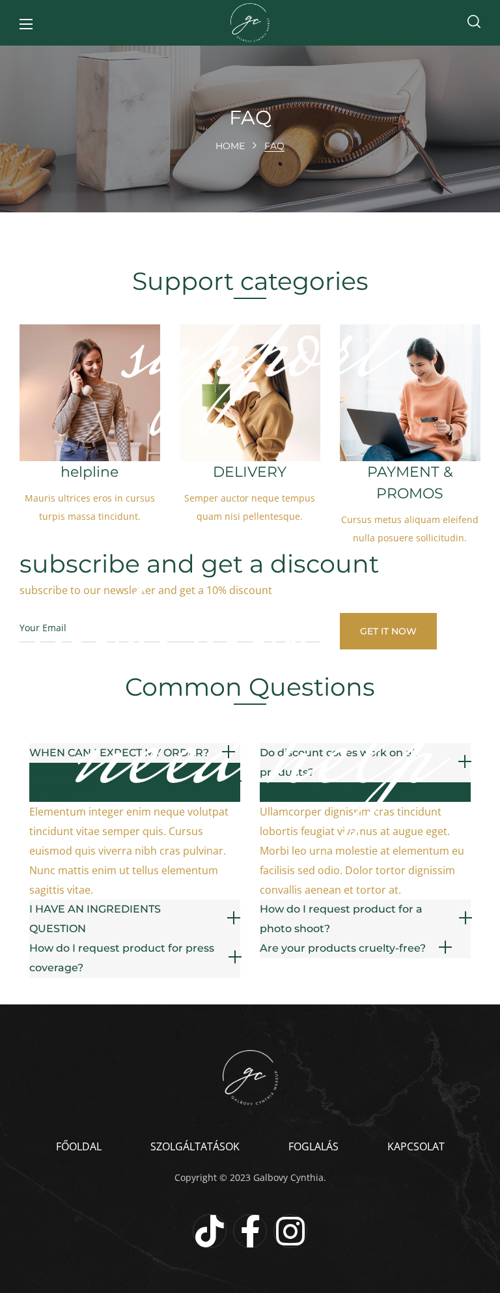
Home (230, 146)
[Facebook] (250, 1231)
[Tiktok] (210, 1231)
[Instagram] (290, 1231)
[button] (473, 23)
